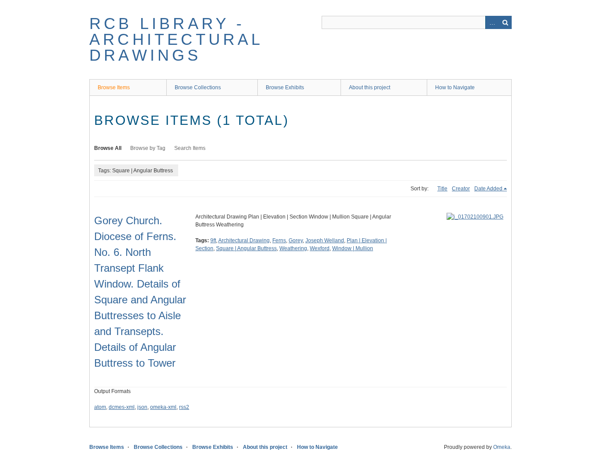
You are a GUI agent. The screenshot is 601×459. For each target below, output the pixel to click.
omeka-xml (163, 407)
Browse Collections (198, 87)
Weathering (293, 248)
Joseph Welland (324, 240)
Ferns (279, 240)
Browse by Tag (147, 148)
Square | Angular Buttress (246, 248)
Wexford (320, 248)
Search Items (189, 148)
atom (100, 407)
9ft (213, 240)
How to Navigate (455, 87)
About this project (369, 87)
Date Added (488, 189)
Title (442, 189)
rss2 (184, 407)
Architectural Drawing (244, 240)
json (142, 407)
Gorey (296, 240)
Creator (461, 189)
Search (505, 22)
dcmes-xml (122, 407)
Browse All (107, 148)
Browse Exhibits (285, 87)
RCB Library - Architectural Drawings (176, 39)
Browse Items (114, 87)
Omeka (501, 447)
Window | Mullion (352, 248)
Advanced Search (491, 22)
